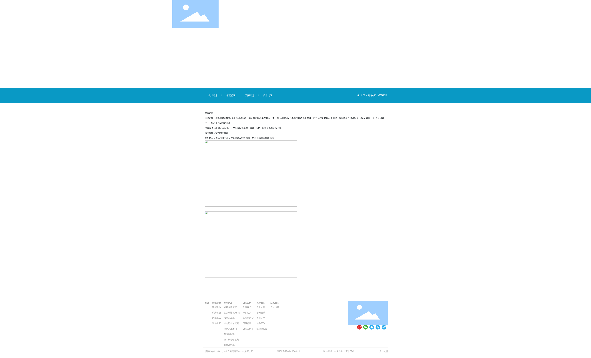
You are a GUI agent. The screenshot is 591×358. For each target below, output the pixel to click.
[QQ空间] (378, 327)
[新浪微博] (359, 327)
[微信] (365, 327)
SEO (352, 351)
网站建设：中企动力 (333, 351)
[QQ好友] (371, 327)
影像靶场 (249, 95)
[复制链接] (384, 327)
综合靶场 (212, 95)
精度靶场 (230, 95)
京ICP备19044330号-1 (288, 351)
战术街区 (267, 95)
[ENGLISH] (417, 13)
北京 (345, 351)
